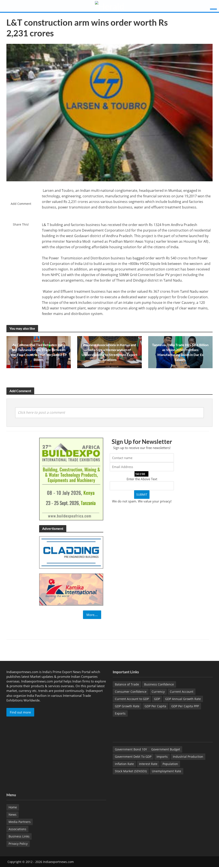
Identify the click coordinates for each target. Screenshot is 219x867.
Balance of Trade (127, 684)
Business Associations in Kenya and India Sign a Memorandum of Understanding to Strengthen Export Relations (109, 352)
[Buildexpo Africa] (71, 478)
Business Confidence (159, 684)
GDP (157, 699)
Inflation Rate (124, 764)
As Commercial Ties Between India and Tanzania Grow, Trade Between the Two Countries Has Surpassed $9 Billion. (39, 352)
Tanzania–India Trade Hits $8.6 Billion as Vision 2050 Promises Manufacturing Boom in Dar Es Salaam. (180, 352)
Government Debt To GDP (133, 757)
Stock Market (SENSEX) (131, 771)
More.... (92, 615)
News (12, 814)
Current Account (181, 692)
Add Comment (21, 204)
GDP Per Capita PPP (185, 706)
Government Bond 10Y (131, 749)
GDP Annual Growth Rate (183, 699)
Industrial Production (188, 757)
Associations (17, 829)
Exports (120, 713)
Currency (158, 692)
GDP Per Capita (155, 706)
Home (13, 807)
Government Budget (165, 749)
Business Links (19, 836)
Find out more (20, 712)
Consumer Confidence (130, 692)
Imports (162, 757)
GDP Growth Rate (127, 706)
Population (170, 764)
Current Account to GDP (132, 699)
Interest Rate (148, 764)
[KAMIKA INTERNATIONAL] (71, 589)
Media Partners (20, 822)
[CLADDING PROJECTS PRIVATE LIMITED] (71, 552)
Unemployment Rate (166, 771)
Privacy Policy (18, 844)
